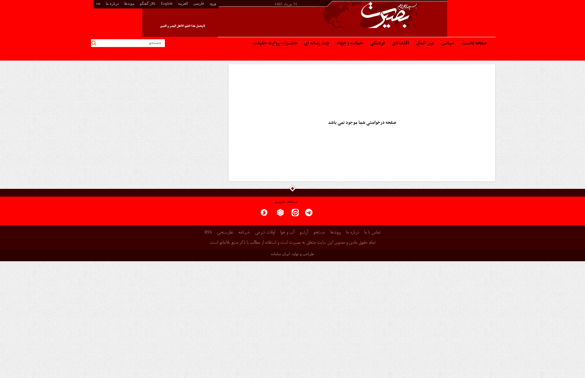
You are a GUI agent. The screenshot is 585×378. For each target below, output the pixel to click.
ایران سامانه (280, 254)
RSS (208, 232)
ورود (212, 3)
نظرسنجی (225, 233)
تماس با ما (372, 233)
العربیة (183, 3)
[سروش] (264, 214)
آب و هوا (287, 233)
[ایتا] (295, 215)
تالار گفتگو (147, 3)
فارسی (198, 3)
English (167, 3)
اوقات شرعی (265, 233)
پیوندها (129, 3)
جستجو (319, 233)
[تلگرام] (308, 215)
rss (98, 3)
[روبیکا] (280, 214)
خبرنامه (244, 233)
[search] (95, 43)
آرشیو (303, 233)
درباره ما (112, 3)
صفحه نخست (286, 202)
